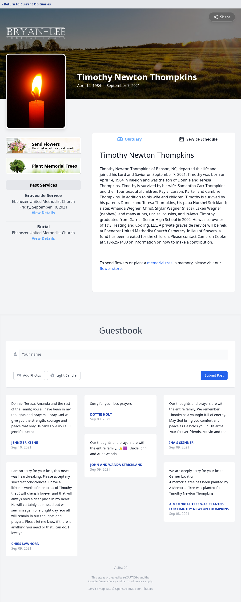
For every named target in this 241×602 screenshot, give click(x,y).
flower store (111, 268)
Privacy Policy (107, 581)
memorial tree (160, 262)
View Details (43, 212)
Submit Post (214, 375)
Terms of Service (133, 581)
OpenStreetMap (125, 589)
